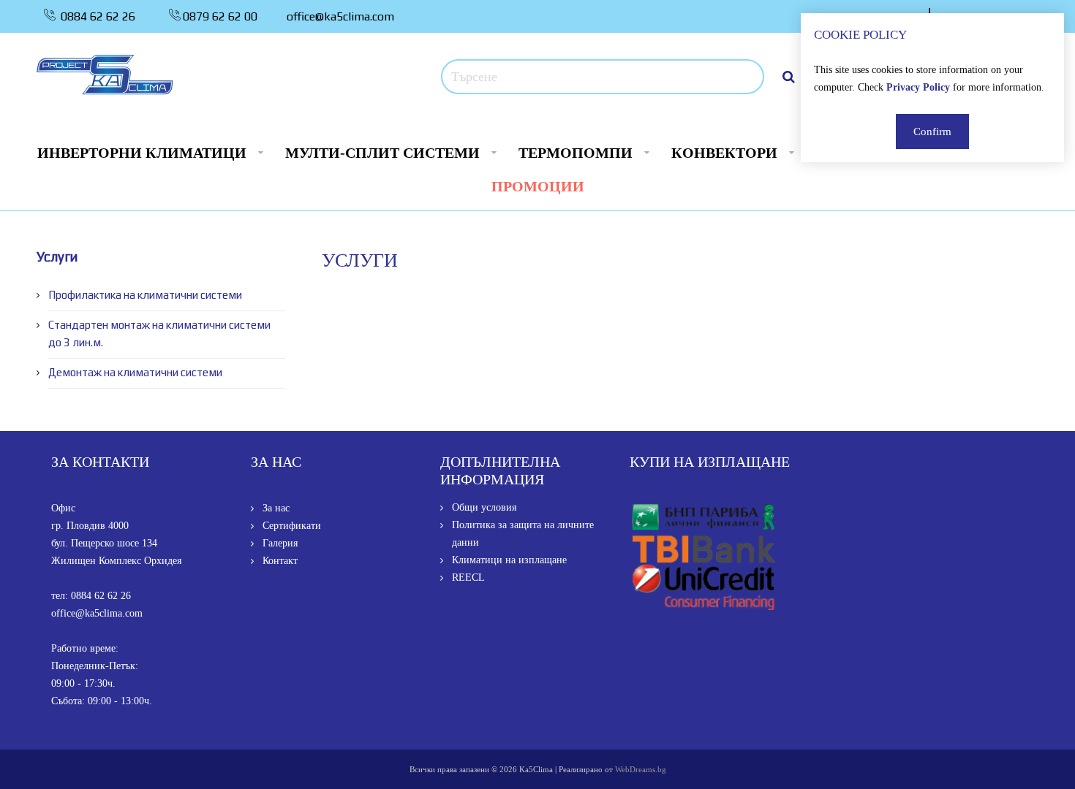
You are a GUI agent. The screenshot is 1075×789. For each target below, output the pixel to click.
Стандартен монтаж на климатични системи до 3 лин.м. (159, 333)
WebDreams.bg (640, 769)
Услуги (57, 256)
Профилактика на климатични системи (145, 295)
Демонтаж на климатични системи (135, 372)
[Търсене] (789, 76)
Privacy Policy (918, 87)
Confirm (932, 131)
